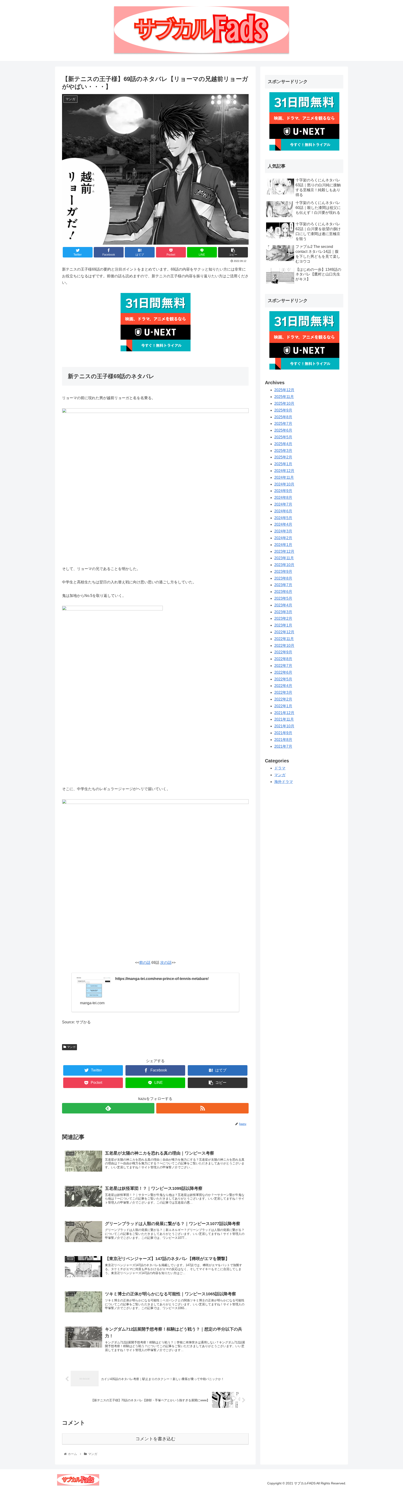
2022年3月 (283, 692)
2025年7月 (283, 424)
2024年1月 (283, 545)
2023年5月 (283, 598)
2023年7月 (283, 585)
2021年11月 (284, 719)
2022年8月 (283, 659)
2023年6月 (283, 592)
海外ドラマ (283, 782)
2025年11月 (284, 397)
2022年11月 (284, 639)
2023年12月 (284, 551)
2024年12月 (284, 471)
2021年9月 (283, 733)
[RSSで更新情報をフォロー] (202, 1108)
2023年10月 (284, 565)
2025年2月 (283, 457)
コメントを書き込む (155, 1438)
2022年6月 (283, 672)
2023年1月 (283, 625)
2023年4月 (283, 605)
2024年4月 (283, 524)
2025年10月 (284, 403)
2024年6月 (283, 511)
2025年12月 (284, 390)
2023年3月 (283, 612)
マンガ (71, 1047)
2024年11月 (284, 477)
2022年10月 (284, 646)
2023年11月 (284, 558)
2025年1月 (283, 464)
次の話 (165, 963)
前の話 (144, 963)
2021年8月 (283, 740)
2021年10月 (284, 726)
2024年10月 (284, 484)
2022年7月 (283, 666)
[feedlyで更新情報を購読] (108, 1108)
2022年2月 (283, 699)
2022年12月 (284, 632)
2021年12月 (284, 713)
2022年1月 (283, 706)
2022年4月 (283, 686)
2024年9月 (283, 491)
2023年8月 (283, 578)
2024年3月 (283, 531)
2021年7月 (283, 746)
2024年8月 (283, 498)
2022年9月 (283, 652)
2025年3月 (283, 451)
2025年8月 (283, 417)
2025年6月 (283, 430)
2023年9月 (283, 572)
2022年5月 (283, 679)
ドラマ (279, 768)
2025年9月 (283, 410)
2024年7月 (283, 504)
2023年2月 (283, 618)
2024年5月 (283, 518)
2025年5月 (283, 437)
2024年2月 (283, 538)
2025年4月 (283, 444)
